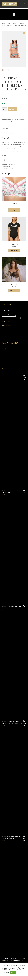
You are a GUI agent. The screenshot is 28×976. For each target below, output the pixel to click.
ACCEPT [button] (13, 972)
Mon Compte (5, 312)
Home (4, 23)
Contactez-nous (6, 310)
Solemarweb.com (18, 960)
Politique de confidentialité (9, 316)
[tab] (14, 128)
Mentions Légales (6, 314)
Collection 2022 (5, 121)
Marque (9, 23)
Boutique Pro (15, 119)
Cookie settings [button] (5, 972)
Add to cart (12, 109)
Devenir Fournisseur (7, 350)
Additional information (8, 133)
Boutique (9, 119)
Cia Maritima (14, 23)
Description (5, 128)
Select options (14, 210)
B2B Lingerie (5, 958)
